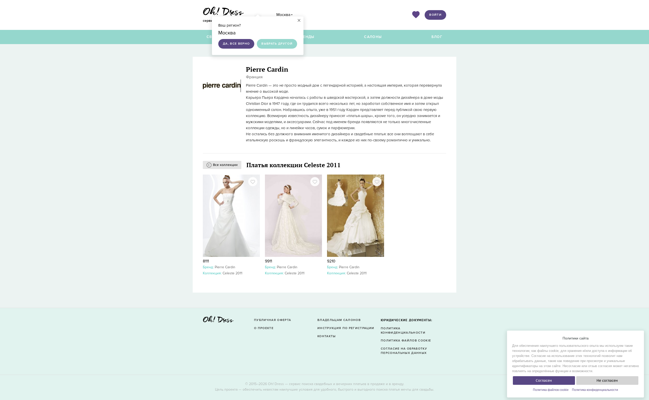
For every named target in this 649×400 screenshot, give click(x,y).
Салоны (373, 37)
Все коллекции (225, 165)
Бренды (306, 37)
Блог (436, 37)
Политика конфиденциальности (595, 390)
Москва (283, 14)
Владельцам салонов (339, 320)
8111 (206, 261)
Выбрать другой (277, 44)
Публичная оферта (272, 320)
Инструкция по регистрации (345, 328)
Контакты (326, 336)
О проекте (264, 328)
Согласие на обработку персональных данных (404, 351)
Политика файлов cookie (551, 390)
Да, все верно (236, 44)
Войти (435, 15)
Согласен (544, 380)
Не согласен (607, 380)
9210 (331, 261)
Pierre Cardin (225, 267)
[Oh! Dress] (218, 321)
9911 (268, 261)
